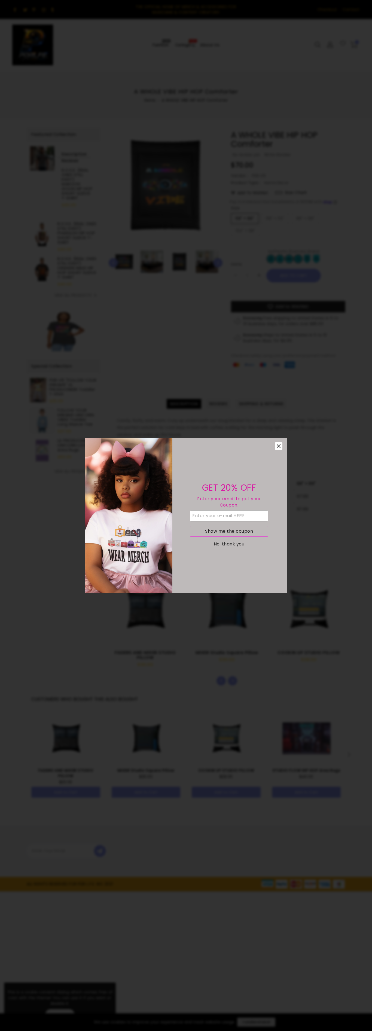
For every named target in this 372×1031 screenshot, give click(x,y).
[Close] (278, 446)
